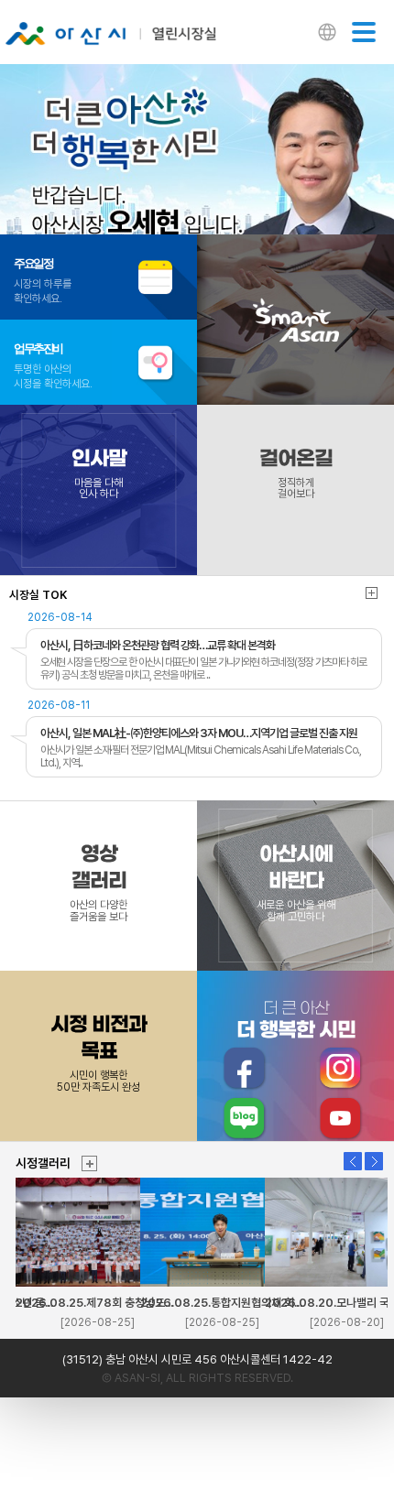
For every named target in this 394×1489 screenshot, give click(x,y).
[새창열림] (244, 1069)
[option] (197, 162)
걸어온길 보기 (295, 490)
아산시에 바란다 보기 (295, 885)
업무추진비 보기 (98, 362)
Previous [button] (353, 1161)
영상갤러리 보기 (98, 885)
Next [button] (374, 1161)
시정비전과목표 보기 (98, 1056)
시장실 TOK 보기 (371, 592)
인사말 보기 (98, 490)
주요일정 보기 (98, 277)
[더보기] (89, 1163)
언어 (327, 34)
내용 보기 (195, 650)
